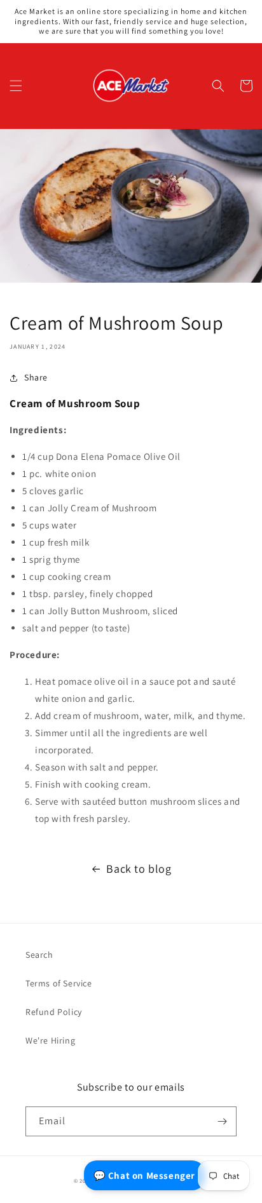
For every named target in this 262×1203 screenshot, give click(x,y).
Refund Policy (53, 1012)
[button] (16, 86)
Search (39, 954)
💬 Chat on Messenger (144, 1175)
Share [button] (36, 377)
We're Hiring (50, 1040)
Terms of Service (58, 983)
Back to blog (138, 868)
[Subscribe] (222, 1121)
